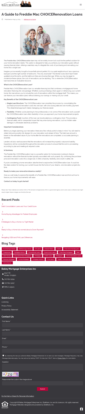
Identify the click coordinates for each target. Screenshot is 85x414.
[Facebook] (81, 409)
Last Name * (6, 330)
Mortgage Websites (17, 405)
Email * (4, 338)
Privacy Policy (7, 306)
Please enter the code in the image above (17, 379)
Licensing (5, 302)
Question (5, 362)
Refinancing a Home (30, 19)
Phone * (5, 347)
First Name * (6, 321)
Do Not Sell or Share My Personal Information (18, 396)
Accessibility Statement (10, 310)
